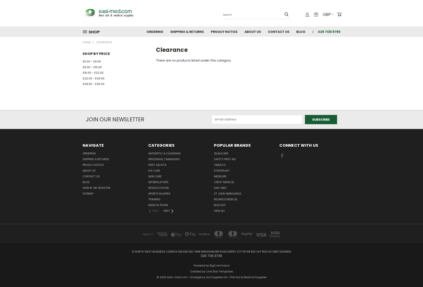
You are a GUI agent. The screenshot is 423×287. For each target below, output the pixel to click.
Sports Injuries (159, 193)
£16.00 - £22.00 (93, 73)
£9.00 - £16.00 (92, 67)
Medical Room (158, 205)
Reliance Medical (225, 199)
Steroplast (222, 171)
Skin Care (155, 176)
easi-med (220, 188)
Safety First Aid (225, 159)
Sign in (88, 188)
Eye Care (154, 171)
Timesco (220, 165)
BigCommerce (219, 265)
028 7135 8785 (329, 32)
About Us (253, 32)
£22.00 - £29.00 (93, 78)
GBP (327, 14)
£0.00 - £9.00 (92, 61)
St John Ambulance (227, 193)
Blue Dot (220, 205)
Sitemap (88, 193)
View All (219, 211)
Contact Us (278, 32)
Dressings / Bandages (164, 159)
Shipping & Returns (187, 32)
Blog (300, 32)
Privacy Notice (224, 32)
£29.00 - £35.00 (93, 84)
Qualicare (221, 153)
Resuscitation (158, 188)
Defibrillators (158, 182)
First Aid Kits (157, 165)
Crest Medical (224, 182)
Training (154, 199)
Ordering (155, 32)
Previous (411, 273)
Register (104, 188)
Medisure (220, 176)
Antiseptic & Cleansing (164, 153)
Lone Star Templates (219, 271)
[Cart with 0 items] (339, 14)
